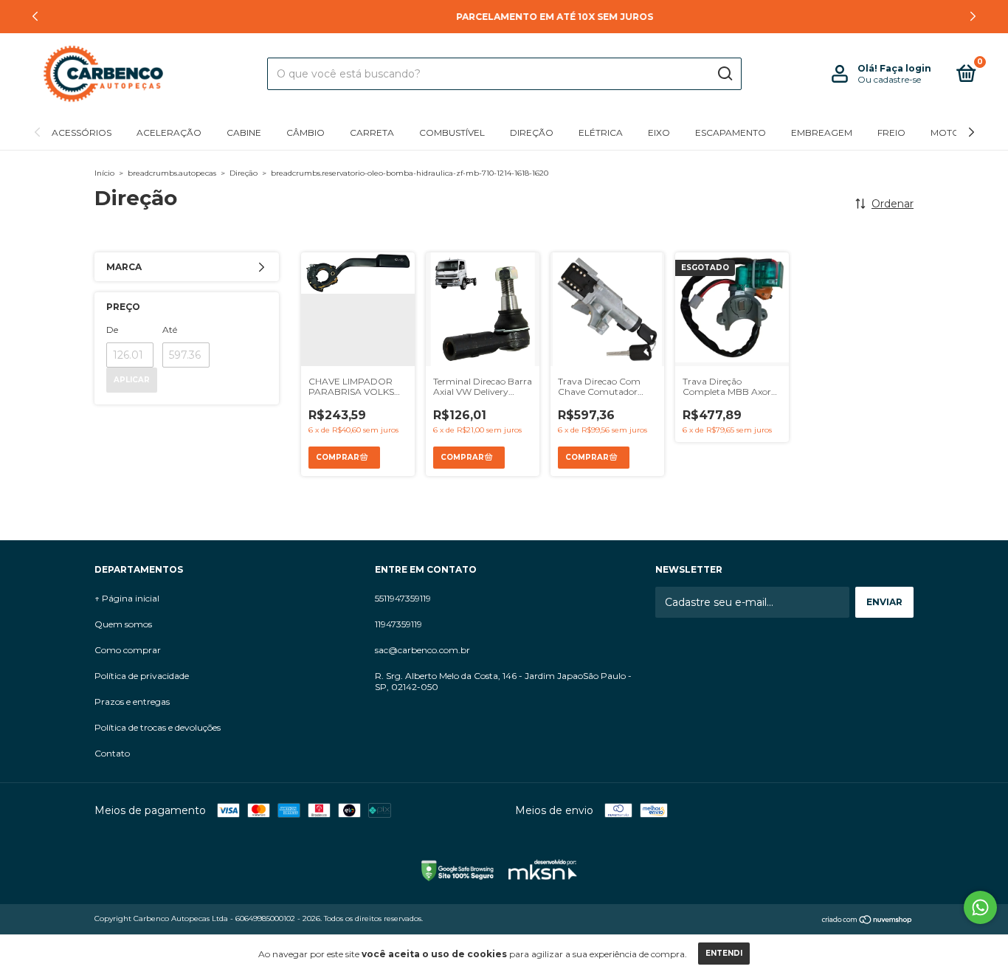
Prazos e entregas (132, 701)
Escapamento (730, 132)
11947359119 (398, 624)
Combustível (452, 132)
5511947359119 (403, 598)
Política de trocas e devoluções (157, 727)
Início (104, 173)
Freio (891, 132)
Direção (531, 132)
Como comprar (127, 649)
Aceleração (169, 132)
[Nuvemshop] (867, 920)
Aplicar (132, 380)
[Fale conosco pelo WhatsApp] (980, 907)
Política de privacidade (141, 675)
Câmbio (305, 132)
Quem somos (123, 624)
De (112, 329)
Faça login (905, 68)
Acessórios (81, 132)
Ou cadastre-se (889, 79)
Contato (112, 753)
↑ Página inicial (126, 598)
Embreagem (821, 132)
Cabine (244, 132)
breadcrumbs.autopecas (172, 173)
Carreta (372, 132)
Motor (949, 132)
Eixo (659, 132)
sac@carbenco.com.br (422, 649)
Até (169, 329)
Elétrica (601, 132)
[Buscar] (724, 74)
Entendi (723, 953)
